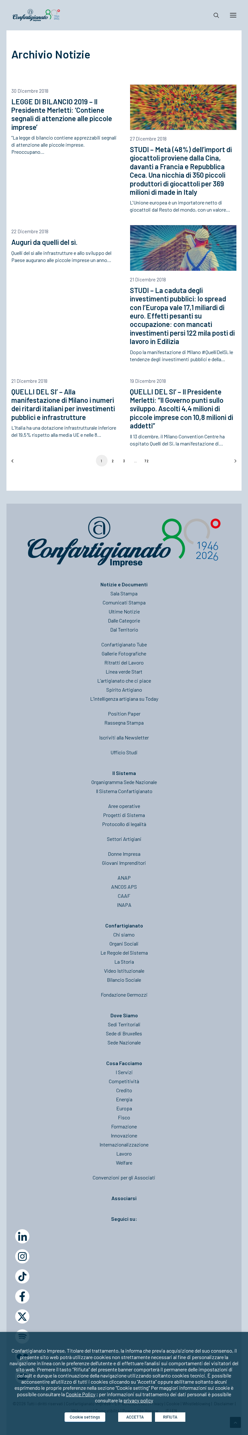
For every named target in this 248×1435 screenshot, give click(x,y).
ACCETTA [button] (135, 1416)
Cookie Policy (80, 1394)
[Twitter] (22, 1316)
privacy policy (138, 1400)
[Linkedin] (22, 1236)
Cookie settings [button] (85, 1416)
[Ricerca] (213, 15)
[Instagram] (22, 1256)
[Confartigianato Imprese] (36, 15)
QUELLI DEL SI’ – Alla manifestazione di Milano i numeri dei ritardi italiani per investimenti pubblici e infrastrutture (63, 404)
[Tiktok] (22, 1276)
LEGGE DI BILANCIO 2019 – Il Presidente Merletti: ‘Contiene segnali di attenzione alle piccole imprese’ (61, 114)
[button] (183, 107)
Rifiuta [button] (170, 1416)
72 (147, 460)
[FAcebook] (22, 1296)
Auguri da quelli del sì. (44, 242)
